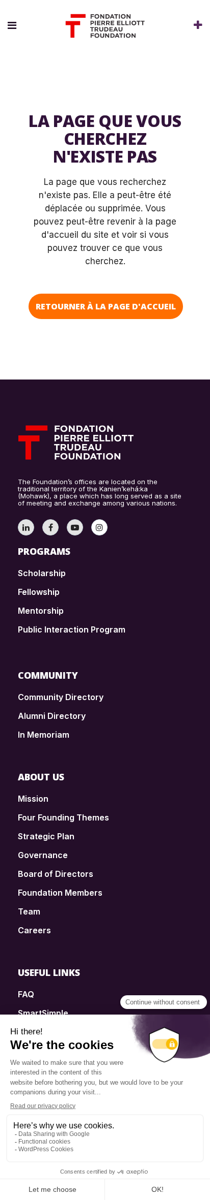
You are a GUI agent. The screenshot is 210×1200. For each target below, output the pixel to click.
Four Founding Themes (63, 817)
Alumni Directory (52, 716)
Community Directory (60, 697)
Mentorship (41, 611)
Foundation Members (60, 893)
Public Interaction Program (71, 629)
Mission (33, 799)
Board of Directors (55, 874)
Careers (34, 930)
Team (29, 911)
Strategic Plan (46, 836)
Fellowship (39, 592)
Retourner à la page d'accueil (106, 306)
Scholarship (42, 573)
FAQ (26, 994)
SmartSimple (43, 1013)
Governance (43, 855)
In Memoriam (43, 735)
